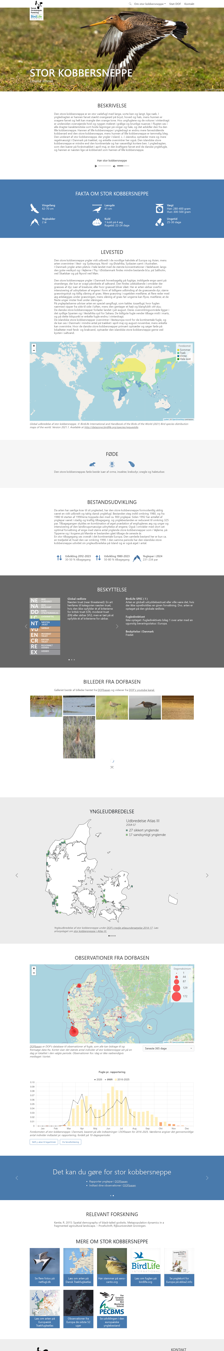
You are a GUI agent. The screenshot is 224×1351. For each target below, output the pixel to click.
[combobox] (168, 1048)
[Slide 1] (113, 1196)
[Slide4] (178, 708)
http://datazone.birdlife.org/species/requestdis (111, 427)
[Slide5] (79, 737)
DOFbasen (104, 690)
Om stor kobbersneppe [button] (149, 3)
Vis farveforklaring (70, 1141)
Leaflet (166, 419)
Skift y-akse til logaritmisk (44, 1141)
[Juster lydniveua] (114, 166)
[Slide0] (69, 660)
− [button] (34, 350)
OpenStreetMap (178, 419)
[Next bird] (221, 51)
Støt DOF (175, 3)
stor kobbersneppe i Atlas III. (90, 931)
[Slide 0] (110, 1196)
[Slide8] (145, 722)
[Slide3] (145, 708)
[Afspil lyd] (96, 166)
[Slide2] (74, 660)
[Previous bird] (3, 51)
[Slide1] (71, 660)
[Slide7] (112, 733)
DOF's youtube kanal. (142, 690)
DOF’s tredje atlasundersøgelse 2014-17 (129, 927)
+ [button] (34, 346)
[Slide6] (46, 730)
